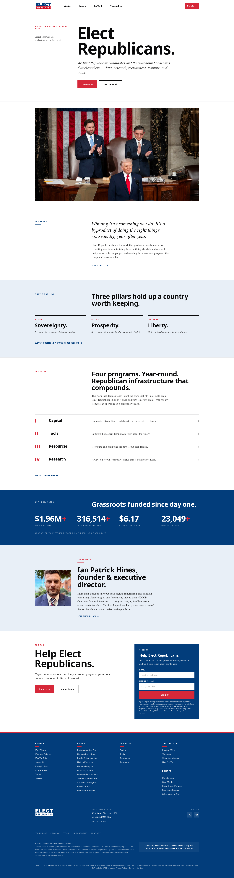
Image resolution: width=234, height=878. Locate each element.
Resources (125, 758)
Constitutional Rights (86, 782)
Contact (38, 774)
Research (124, 762)
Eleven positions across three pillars (58, 343)
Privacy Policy (176, 711)
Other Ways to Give (171, 794)
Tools (122, 754)
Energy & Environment (87, 774)
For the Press (41, 770)
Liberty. (158, 325)
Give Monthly (168, 782)
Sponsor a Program (171, 790)
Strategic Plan (41, 766)
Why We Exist (41, 758)
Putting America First (87, 750)
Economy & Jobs (85, 770)
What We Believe (43, 754)
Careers (38, 778)
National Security (85, 762)
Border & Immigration (87, 758)
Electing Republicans (87, 754)
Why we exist (100, 265)
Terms (66, 833)
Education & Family (86, 790)
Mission (67, 6)
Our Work (98, 6)
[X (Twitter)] (189, 815)
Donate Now (168, 778)
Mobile (146, 681)
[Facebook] (196, 815)
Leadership (40, 762)
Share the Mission (170, 758)
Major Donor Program (172, 786)
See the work (110, 84)
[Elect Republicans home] (43, 6)
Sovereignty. (51, 325)
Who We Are (40, 750)
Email (142, 670)
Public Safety (83, 786)
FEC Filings (41, 833)
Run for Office (168, 750)
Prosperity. (105, 325)
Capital (123, 750)
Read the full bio (88, 616)
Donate (190, 6)
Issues (82, 6)
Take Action (116, 6)
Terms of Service (136, 868)
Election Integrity (85, 766)
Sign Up (167, 695)
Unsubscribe (80, 833)
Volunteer (166, 754)
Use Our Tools (169, 762)
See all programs (46, 475)
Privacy (55, 833)
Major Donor (67, 689)
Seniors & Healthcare (87, 778)
